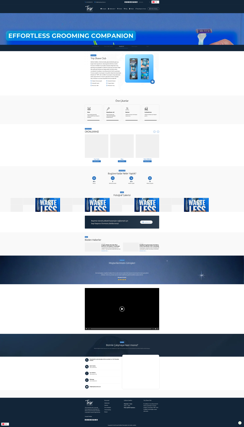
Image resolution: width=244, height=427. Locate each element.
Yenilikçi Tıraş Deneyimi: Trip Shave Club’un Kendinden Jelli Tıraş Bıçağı (149, 245)
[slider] (121, 328)
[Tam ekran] (157, 328)
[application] (122, 309)
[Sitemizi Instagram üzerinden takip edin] (128, 2)
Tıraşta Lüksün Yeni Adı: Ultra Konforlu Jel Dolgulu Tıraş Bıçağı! (110, 245)
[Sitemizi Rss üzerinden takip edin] (136, 2)
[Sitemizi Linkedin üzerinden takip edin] (130, 2)
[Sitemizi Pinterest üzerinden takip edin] (133, 2)
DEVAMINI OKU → (105, 250)
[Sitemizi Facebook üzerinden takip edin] (125, 2)
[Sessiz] (155, 328)
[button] (122, 309)
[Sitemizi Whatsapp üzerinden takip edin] (135, 2)
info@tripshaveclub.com (101, 2)
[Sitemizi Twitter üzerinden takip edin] (127, 2)
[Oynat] (86, 328)
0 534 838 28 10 (89, 2)
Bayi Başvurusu (147, 222)
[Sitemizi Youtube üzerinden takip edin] (131, 2)
